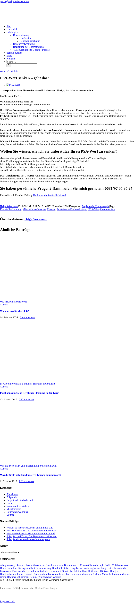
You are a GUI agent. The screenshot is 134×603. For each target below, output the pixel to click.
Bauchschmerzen (54, 565)
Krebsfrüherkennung (10, 209)
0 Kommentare (107, 209)
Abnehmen (12, 494)
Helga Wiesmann (9, 206)
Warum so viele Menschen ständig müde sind (30, 527)
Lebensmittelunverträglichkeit (86, 574)
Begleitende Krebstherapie (95, 206)
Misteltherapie (14, 509)
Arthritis (31, 565)
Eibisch (66, 568)
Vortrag (10, 514)
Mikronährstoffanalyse (34, 209)
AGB (16, 588)
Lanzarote (53, 574)
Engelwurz (76, 568)
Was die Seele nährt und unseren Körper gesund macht (28, 465)
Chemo (84, 565)
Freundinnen (33, 571)
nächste (14, 71)
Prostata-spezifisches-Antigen (72, 209)
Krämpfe (28, 574)
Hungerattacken (8, 574)
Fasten (110, 568)
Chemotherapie (96, 565)
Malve (105, 574)
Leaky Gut (64, 574)
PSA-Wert (93, 209)
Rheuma (11, 577)
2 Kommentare (26, 481)
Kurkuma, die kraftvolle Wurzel (49, 195)
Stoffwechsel (45, 577)
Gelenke (44, 571)
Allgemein (12, 497)
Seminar (34, 577)
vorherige (5, 71)
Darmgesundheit (26, 568)
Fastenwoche (19, 571)
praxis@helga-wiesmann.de (14, 1)
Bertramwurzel (71, 565)
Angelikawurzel (18, 565)
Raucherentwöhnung (17, 512)
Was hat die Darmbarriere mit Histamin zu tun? (31, 533)
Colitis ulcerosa (120, 565)
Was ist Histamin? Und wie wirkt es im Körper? (31, 530)
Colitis (108, 565)
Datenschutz (26, 588)
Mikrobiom (115, 574)
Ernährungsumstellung (94, 568)
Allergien (5, 565)
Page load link (7, 601)
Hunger (114, 571)
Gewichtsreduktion (72, 571)
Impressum (5, 588)
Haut (84, 571)
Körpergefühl (40, 574)
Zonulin (57, 577)
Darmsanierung (43, 568)
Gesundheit (55, 571)
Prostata (51, 209)
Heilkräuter (94, 571)
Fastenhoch (120, 568)
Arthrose (40, 565)
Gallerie (4, 304)
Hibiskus (104, 571)
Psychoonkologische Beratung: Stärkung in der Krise (27, 383)
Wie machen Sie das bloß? (13, 301)
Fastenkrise (6, 571)
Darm (9, 503)
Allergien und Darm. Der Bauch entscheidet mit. (32, 536)
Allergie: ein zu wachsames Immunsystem (28, 539)
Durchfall (57, 568)
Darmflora (12, 568)
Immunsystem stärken (18, 506)
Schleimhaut (23, 577)
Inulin (20, 574)
